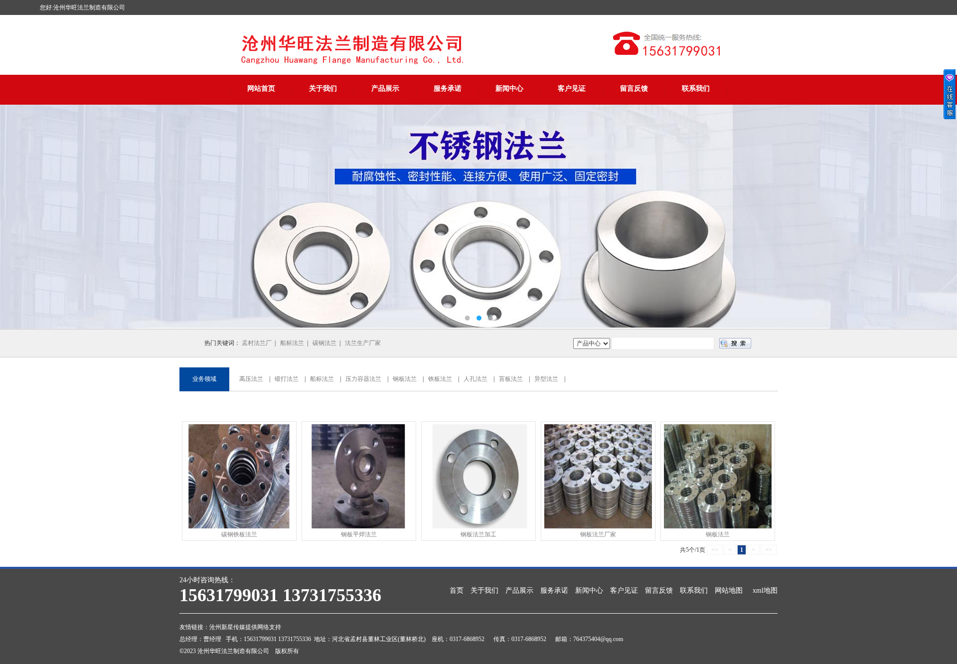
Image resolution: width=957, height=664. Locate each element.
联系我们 (696, 88)
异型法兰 (546, 378)
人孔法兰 (475, 378)
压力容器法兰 (363, 378)
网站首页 (261, 88)
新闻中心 (509, 88)
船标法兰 (292, 342)
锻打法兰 (287, 378)
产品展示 (385, 88)
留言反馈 (634, 88)
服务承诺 (448, 88)
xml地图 (765, 590)
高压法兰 (251, 378)
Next (939, 216)
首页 (457, 590)
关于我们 (323, 88)
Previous (17, 216)
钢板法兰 (405, 378)
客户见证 (572, 88)
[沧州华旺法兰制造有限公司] (478, 217)
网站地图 (729, 590)
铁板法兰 (440, 378)
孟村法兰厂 (257, 342)
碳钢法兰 (324, 342)
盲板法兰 (511, 378)
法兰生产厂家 (363, 342)
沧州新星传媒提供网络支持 (245, 627)
